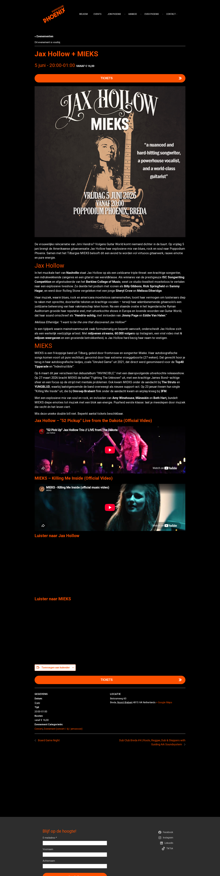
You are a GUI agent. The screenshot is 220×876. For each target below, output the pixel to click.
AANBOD (132, 14)
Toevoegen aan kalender (55, 667)
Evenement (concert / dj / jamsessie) (63, 728)
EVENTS (97, 14)
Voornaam (48, 849)
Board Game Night (48, 740)
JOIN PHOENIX (114, 14)
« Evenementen (44, 36)
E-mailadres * (50, 837)
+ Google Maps (164, 702)
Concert (39, 728)
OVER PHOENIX (151, 14)
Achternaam (49, 860)
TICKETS (107, 78)
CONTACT (171, 14)
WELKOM (83, 14)
